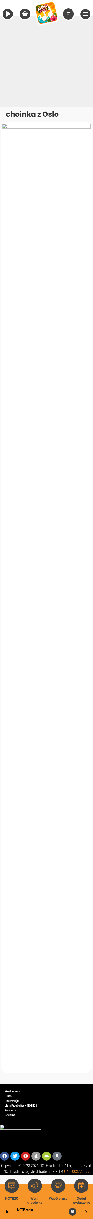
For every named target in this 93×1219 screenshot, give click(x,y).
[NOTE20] (12, 1186)
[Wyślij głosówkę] (35, 1186)
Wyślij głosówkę (34, 1200)
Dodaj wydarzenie (81, 1200)
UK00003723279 (76, 1171)
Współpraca (58, 1198)
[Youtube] (25, 1156)
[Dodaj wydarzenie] (81, 1186)
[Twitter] (15, 1156)
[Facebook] (4, 1156)
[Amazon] (57, 1156)
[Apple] (36, 1156)
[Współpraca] (58, 1186)
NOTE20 (11, 1198)
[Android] (46, 1156)
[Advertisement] (46, 60)
